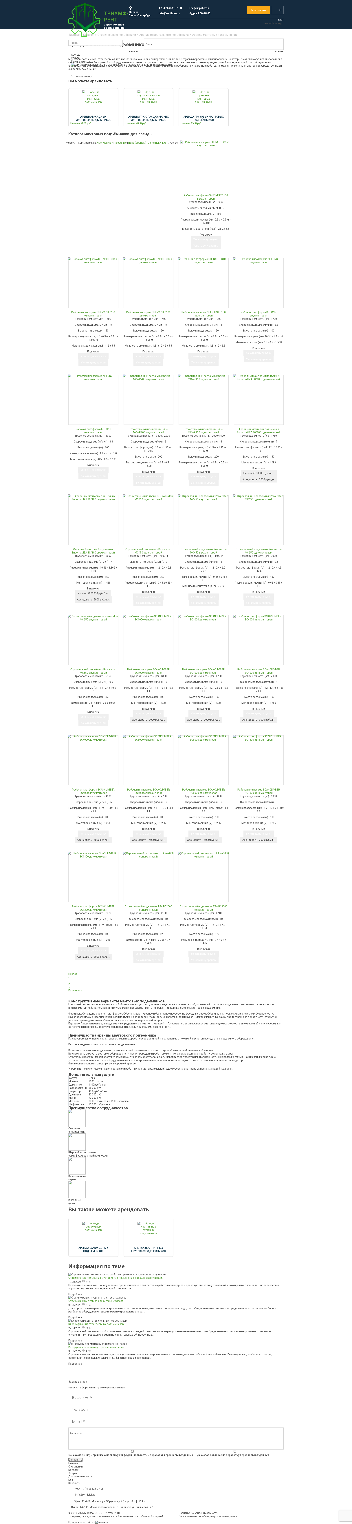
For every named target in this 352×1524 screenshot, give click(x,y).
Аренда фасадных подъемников (255, 97)
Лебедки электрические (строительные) (88, 149)
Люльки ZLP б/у (244, 114)
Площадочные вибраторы (87, 243)
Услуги (78, 396)
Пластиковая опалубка (140, 181)
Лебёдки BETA (80, 176)
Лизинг (239, 412)
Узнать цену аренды (93, 476)
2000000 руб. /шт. (93, 593)
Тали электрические (83, 193)
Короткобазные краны (194, 172)
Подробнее (75, 1294)
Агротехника (211, 239)
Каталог (80, 73)
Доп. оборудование (83, 199)
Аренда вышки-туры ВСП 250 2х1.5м (93, 314)
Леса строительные (90, 86)
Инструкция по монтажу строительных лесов (96, 1347)
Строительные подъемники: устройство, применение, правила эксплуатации (115, 1277)
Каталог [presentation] (134, 51)
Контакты (74, 1483)
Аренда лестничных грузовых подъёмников (89, 381)
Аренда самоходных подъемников (92, 374)
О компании (75, 1466)
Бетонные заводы (137, 254)
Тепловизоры (158, 209)
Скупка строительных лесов (88, 412)
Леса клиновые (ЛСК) (84, 110)
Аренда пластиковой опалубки (199, 370)
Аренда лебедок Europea (196, 303)
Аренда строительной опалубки (145, 153)
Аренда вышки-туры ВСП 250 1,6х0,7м (94, 297)
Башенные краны (191, 155)
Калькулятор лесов (83, 61)
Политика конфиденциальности (198, 1513)
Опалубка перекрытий (139, 175)
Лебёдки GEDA (80, 182)
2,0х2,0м (131, 118)
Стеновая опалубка (138, 164)
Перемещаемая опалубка (141, 192)
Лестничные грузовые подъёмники (202, 110)
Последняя (75, 990)
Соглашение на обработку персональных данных (209, 1516)
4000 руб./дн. (148, 839)
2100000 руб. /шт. (258, 473)
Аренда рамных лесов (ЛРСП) (144, 297)
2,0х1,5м (131, 112)
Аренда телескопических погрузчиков (149, 232)
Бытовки (202, 220)
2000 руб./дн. (148, 719)
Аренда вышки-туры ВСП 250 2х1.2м (93, 308)
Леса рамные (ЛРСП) (84, 105)
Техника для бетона (148, 241)
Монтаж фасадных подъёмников (146, 412)
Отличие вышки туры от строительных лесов (96, 1300)
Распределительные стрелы (143, 265)
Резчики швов (79, 255)
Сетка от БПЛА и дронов (250, 218)
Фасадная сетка (255, 129)
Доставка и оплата (80, 1476)
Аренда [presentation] (75, 54)
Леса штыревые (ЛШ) (84, 122)
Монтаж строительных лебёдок (258, 406)
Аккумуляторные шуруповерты (254, 164)
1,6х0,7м (131, 95)
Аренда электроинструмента (253, 153)
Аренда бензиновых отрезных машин (258, 337)
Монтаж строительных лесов (92, 406)
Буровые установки (202, 256)
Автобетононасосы (138, 248)
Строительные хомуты (85, 127)
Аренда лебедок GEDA (194, 309)
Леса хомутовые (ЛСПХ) (86, 116)
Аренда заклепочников (249, 302)
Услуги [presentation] (75, 58)
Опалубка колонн (136, 170)
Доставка (241, 418)
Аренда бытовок (253, 383)
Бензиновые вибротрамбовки (89, 232)
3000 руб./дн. (258, 479)
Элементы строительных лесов (90, 133)
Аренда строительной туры (143, 90)
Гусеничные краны (192, 166)
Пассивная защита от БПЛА (254, 213)
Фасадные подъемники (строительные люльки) (253, 90)
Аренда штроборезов (248, 308)
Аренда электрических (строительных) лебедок (95, 158)
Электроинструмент (250, 147)
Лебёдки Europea (81, 165)
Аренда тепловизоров (139, 215)
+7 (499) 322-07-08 (92, 1488)
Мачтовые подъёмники (195, 99)
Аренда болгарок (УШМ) (250, 331)
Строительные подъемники (201, 88)
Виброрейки (78, 249)
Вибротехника (104, 209)
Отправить (75, 1459)
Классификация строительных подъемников (96, 1324)
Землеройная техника (196, 213)
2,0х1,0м (131, 101)
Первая (72, 974)
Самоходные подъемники (196, 105)
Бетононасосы (216, 246)
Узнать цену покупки (93, 469)
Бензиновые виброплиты (86, 226)
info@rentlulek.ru (85, 1494)
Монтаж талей (190, 412)
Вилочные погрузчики (197, 231)
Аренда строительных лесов (88, 99)
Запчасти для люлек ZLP (250, 108)
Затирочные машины (84, 238)
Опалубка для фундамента (142, 158)
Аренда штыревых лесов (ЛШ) (144, 314)
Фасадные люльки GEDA (250, 119)
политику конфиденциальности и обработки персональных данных (149, 1455)
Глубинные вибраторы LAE (87, 215)
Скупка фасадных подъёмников (204, 406)
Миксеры (131, 260)
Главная (73, 1463)
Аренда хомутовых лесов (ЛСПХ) (146, 308)
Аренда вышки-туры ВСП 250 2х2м (92, 319)
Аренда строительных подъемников (203, 93)
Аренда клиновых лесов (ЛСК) (144, 302)
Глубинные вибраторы (84, 221)
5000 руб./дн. (93, 599)
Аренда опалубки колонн (196, 376)
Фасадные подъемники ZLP (252, 102)
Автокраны (187, 160)
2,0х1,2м (131, 107)
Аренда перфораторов (249, 297)
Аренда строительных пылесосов (256, 325)
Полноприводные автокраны (198, 149)
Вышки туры (155, 84)
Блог (71, 1479)
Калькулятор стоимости (86, 93)
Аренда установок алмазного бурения (258, 342)
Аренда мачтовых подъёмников (91, 368)
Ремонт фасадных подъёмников (149, 406)
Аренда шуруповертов (249, 314)
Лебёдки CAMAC (81, 171)
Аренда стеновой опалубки (197, 365)
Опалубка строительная (144, 147)
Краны (196, 143)
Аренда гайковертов (248, 319)
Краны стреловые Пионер (87, 188)
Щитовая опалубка (137, 187)
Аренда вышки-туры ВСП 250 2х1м (92, 302)
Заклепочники (244, 158)
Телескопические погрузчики (148, 226)
